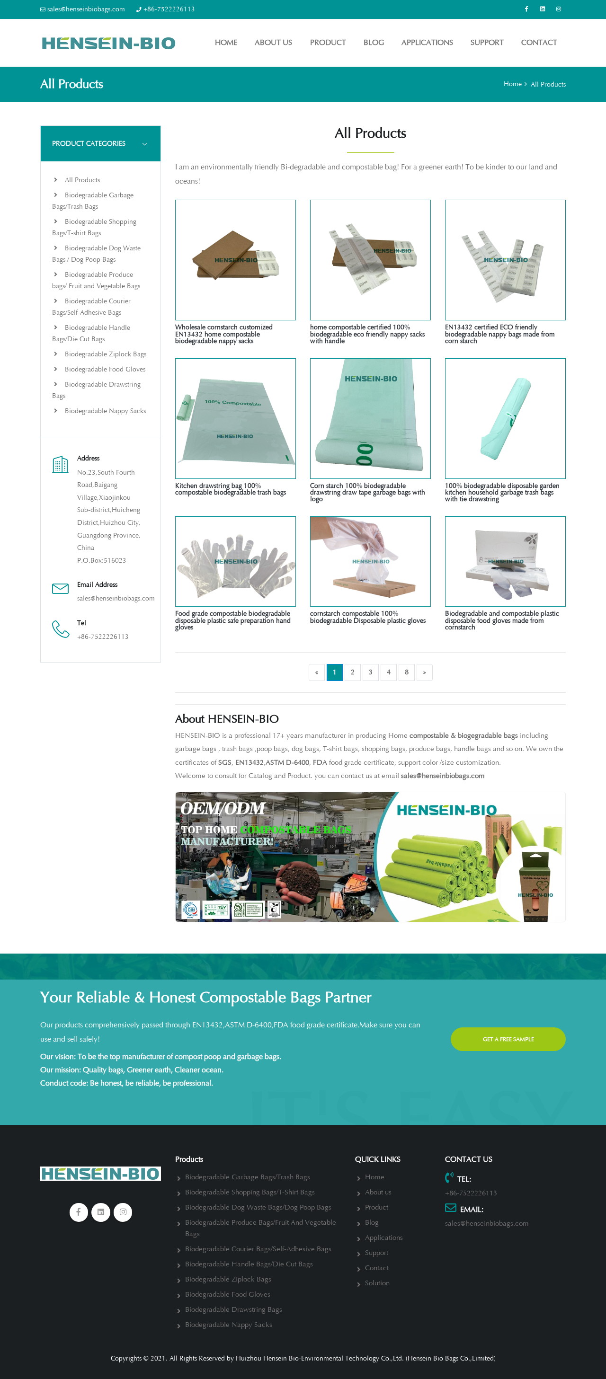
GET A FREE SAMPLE (508, 1039)
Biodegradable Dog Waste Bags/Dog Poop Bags (258, 1207)
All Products (81, 180)
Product (328, 42)
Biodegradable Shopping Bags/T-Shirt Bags (250, 1192)
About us (273, 42)
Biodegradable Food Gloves (104, 369)
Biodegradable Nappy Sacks (104, 411)
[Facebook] (526, 9)
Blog (374, 42)
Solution (377, 1283)
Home (226, 42)
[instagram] (123, 1212)
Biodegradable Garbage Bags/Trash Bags (93, 201)
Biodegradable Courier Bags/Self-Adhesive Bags (91, 307)
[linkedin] (542, 9)
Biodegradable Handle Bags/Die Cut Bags (91, 333)
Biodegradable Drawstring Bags (96, 390)
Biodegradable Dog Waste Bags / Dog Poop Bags (96, 254)
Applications (427, 42)
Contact (539, 42)
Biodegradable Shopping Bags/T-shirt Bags (94, 227)
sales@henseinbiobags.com (86, 9)
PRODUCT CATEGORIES (88, 144)
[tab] (100, 143)
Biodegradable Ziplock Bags (104, 354)
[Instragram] (558, 9)
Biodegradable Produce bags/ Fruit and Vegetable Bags (96, 280)
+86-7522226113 (169, 9)
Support (487, 42)
